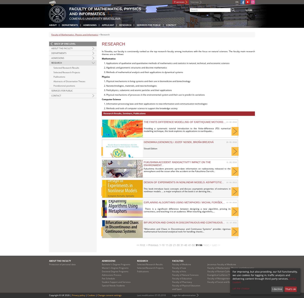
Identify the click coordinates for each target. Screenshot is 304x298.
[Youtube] (248, 2)
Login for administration (184, 295)
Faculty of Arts (179, 271)
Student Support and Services (116, 282)
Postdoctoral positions (64, 85)
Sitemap (195, 2)
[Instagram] (253, 2)
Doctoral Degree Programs (115, 271)
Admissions (90, 25)
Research (125, 25)
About (53, 25)
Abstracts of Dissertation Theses (69, 81)
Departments (70, 25)
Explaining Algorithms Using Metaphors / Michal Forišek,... (184, 202)
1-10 (161, 245)
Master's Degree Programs (115, 267)
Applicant (108, 25)
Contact (171, 25)
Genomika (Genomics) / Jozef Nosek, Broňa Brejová (179, 142)
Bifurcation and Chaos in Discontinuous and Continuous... (184, 222)
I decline (277, 289)
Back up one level (65, 43)
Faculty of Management (218, 278)
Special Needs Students (113, 285)
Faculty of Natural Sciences (185, 274)
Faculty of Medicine (181, 264)
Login (249, 10)
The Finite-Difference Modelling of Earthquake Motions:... (185, 122)
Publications (59, 76)
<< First (141, 245)
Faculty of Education (182, 278)
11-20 (169, 245)
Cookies (91, 295)
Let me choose (241, 288)
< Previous (152, 245)
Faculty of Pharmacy (182, 282)
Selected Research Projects (66, 72)
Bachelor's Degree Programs (116, 264)
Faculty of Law (179, 267)
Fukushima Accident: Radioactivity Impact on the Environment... (177, 163)
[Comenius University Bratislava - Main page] (57, 13)
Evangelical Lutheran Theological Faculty (227, 274)
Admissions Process (111, 274)
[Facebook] (242, 2)
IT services (179, 2)
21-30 (176, 245)
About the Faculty (62, 48)
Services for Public (149, 25)
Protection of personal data (62, 264)
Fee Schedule (108, 278)
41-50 (191, 245)
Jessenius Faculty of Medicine (221, 264)
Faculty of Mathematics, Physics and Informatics (74, 34)
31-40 (184, 245)
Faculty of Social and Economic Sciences (226, 282)
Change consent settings (109, 295)
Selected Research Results (66, 67)
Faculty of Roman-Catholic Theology (224, 271)
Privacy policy (78, 295)
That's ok (290, 289)
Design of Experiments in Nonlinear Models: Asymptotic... (184, 182)
